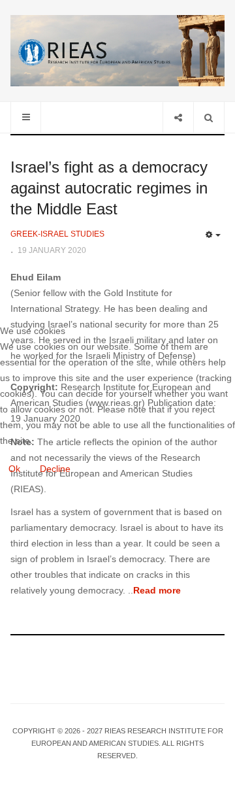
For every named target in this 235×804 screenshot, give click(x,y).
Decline (55, 468)
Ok (14, 468)
